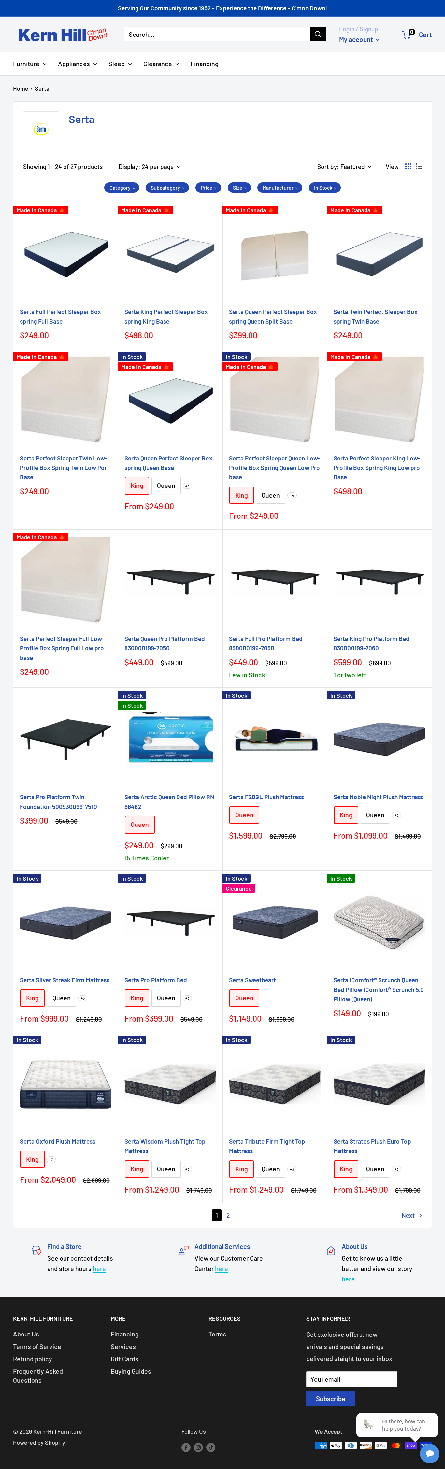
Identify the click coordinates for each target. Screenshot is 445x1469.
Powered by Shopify (39, 1442)
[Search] (318, 34)
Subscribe (330, 1399)
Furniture (26, 63)
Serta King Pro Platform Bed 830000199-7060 (371, 643)
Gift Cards (124, 1359)
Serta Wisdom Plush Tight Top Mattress (165, 1145)
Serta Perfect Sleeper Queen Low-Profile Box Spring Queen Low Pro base (274, 467)
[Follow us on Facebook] (186, 1447)
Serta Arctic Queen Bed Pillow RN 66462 (169, 801)
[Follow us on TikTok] (210, 1447)
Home (20, 88)
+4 (292, 495)
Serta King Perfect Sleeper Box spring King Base (166, 316)
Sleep (116, 63)
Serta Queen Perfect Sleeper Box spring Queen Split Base (273, 316)
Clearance (157, 63)
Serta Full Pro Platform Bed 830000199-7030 (266, 643)
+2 (51, 1159)
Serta (42, 88)
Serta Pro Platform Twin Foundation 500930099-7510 (58, 801)
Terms (217, 1334)
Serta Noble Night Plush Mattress (378, 796)
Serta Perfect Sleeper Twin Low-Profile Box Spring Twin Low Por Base (63, 467)
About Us (26, 1334)
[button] (122, 187)
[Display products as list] (419, 166)
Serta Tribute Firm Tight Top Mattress (267, 1145)
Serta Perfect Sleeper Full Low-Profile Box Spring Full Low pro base (62, 648)
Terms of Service (37, 1346)
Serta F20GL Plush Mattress (266, 796)
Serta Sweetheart (252, 979)
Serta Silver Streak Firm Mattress (64, 979)
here (99, 1268)
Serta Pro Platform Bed (155, 979)
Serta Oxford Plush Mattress (57, 1141)
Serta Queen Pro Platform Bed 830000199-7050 (164, 643)
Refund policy (32, 1359)
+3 (187, 486)
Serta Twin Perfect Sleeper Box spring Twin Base (376, 316)
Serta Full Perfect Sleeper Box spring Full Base (60, 316)
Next (408, 1215)
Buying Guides (131, 1371)
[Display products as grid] (408, 166)
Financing (205, 63)
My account (356, 39)
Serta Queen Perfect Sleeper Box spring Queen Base (168, 462)
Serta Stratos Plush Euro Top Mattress (372, 1145)
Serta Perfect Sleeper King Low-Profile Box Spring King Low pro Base (377, 467)
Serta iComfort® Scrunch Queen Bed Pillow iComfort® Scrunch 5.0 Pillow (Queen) (379, 989)
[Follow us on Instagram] (198, 1447)
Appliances (74, 63)
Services (123, 1346)
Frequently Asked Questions (38, 1375)
